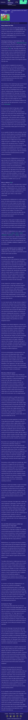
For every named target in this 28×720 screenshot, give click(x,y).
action (17, 233)
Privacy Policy (12, 713)
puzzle (21, 233)
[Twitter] (14, 716)
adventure (10, 234)
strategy (17, 234)
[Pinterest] (7, 716)
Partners (21, 713)
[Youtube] (10, 716)
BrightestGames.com (22, 42)
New (21, 1)
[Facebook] (17, 716)
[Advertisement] (14, 7)
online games (7, 104)
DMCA (17, 713)
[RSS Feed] (21, 716)
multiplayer (4, 234)
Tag (11, 182)
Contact (6, 713)
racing (12, 233)
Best (25, 1)
